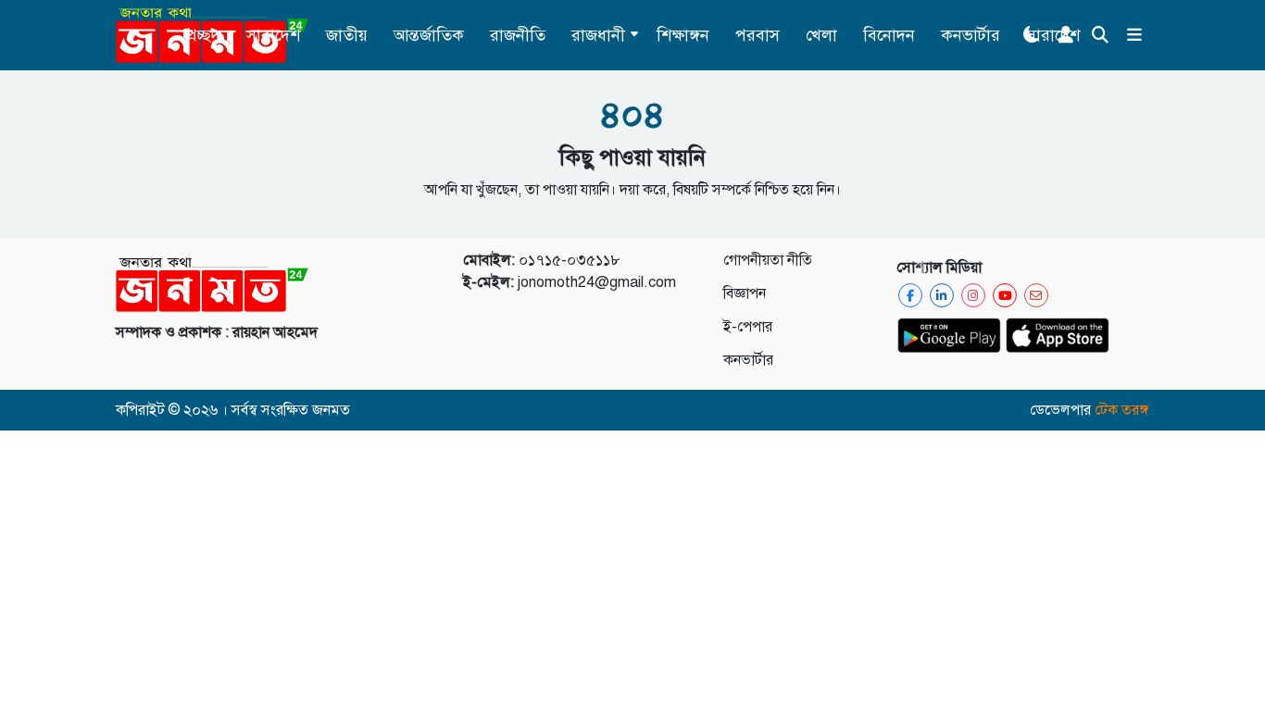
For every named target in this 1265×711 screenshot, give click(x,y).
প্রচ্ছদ (203, 35)
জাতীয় (347, 35)
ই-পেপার (747, 327)
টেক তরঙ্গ (1122, 410)
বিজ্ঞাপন (744, 293)
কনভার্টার (970, 35)
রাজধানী (598, 35)
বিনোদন (889, 35)
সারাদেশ (273, 35)
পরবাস (757, 35)
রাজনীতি (517, 35)
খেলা (821, 35)
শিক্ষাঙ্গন (683, 35)
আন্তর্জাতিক (429, 35)
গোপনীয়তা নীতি (767, 260)
